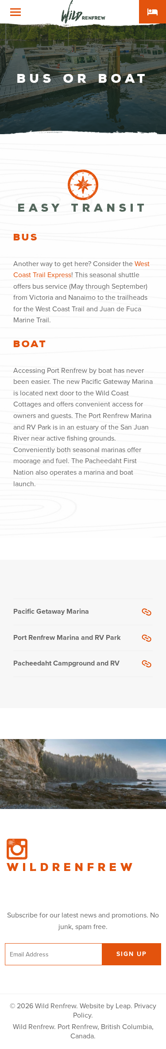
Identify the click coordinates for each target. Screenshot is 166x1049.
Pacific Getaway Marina (51, 611)
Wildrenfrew (71, 867)
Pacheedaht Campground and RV (66, 663)
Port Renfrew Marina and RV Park (67, 637)
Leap (123, 1006)
